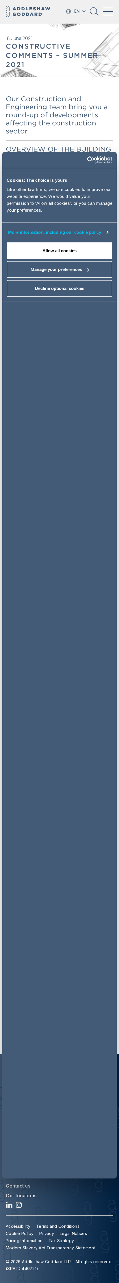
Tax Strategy (61, 1240)
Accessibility (18, 1226)
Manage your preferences (56, 269)
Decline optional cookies (59, 288)
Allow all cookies (59, 250)
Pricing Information (24, 1240)
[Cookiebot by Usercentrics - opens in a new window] (87, 160)
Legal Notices (73, 1233)
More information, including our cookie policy (54, 232)
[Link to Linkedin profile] (9, 1206)
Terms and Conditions (57, 1226)
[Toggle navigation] (108, 11)
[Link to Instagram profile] (19, 1206)
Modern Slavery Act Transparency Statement (50, 1247)
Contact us (18, 1186)
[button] (94, 13)
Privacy (46, 1233)
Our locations (21, 1195)
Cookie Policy (20, 1233)
